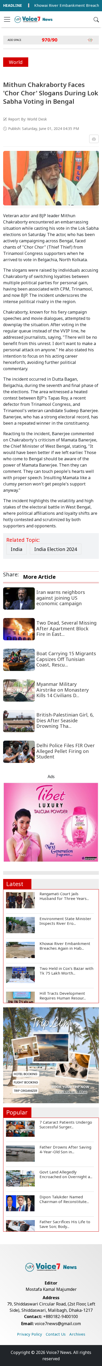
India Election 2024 (55, 549)
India (16, 549)
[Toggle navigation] (7, 19)
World (15, 62)
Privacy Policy (29, 1334)
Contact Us (56, 1334)
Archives (77, 1334)
